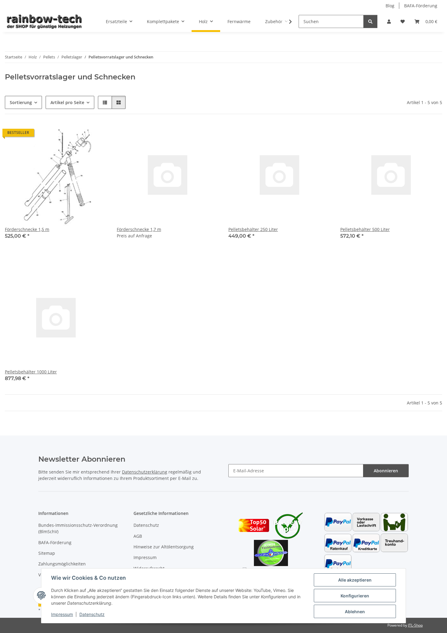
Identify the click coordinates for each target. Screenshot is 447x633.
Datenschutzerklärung (144, 472)
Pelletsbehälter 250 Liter (253, 229)
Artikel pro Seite (67, 102)
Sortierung (21, 102)
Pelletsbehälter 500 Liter (365, 229)
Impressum (62, 614)
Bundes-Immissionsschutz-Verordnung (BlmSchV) (78, 528)
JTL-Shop (415, 625)
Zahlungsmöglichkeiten (62, 564)
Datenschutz (92, 614)
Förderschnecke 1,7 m (139, 229)
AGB (137, 536)
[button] (389, 21)
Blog (390, 6)
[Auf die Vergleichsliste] (81, 134)
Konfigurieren (355, 595)
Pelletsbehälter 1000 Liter (31, 372)
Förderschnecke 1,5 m (27, 229)
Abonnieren (386, 471)
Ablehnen (355, 611)
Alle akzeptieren (355, 579)
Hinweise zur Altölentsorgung (163, 547)
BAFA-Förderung (420, 6)
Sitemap (46, 553)
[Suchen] (370, 21)
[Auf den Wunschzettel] (96, 134)
